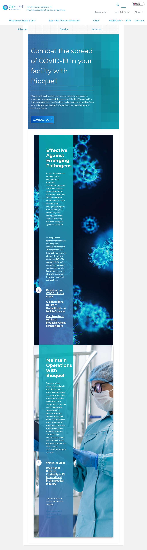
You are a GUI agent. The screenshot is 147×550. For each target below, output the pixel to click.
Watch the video (55, 462)
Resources (100, 11)
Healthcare (115, 20)
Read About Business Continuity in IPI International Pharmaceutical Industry (55, 475)
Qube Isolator (96, 25)
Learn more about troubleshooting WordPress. (54, 514)
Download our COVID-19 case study (55, 293)
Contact (139, 20)
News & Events (121, 11)
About (138, 11)
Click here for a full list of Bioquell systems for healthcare (56, 321)
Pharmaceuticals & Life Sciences (22, 25)
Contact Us (41, 119)
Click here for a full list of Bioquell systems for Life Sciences (56, 306)
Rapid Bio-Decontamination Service (64, 25)
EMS (128, 20)
